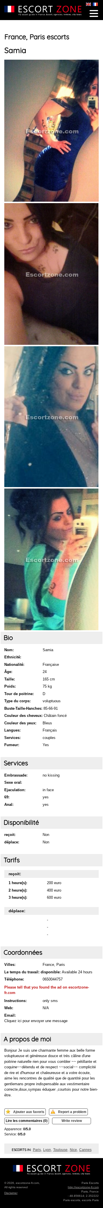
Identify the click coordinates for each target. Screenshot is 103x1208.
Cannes (85, 1150)
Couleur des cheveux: (23, 715)
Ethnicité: (12, 657)
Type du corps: (17, 701)
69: (6, 797)
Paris (37, 1150)
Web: (8, 1008)
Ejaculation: (14, 790)
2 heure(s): (18, 890)
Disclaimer (10, 1193)
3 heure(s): (18, 897)
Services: (12, 738)
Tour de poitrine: (19, 694)
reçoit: (9, 834)
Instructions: (15, 1001)
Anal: (8, 804)
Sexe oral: (13, 782)
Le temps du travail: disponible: (32, 972)
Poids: (10, 686)
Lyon (47, 1150)
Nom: (9, 650)
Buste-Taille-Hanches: (23, 708)
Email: (10, 1015)
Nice (73, 1150)
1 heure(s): (18, 883)
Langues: (12, 730)
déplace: (11, 842)
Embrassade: (15, 775)
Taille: (9, 679)
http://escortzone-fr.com (83, 1187)
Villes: (9, 964)
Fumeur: (11, 745)
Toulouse (60, 1150)
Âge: (8, 672)
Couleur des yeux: (20, 723)
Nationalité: (14, 664)
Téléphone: (14, 979)
